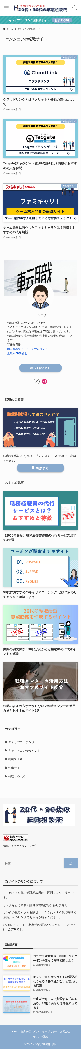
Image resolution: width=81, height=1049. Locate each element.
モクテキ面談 (40, 1036)
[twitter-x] (37, 381)
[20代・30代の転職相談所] (40, 8)
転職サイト (15, 768)
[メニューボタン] (6, 8)
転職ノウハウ (17, 776)
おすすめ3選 (62, 20)
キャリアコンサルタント (24, 750)
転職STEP (15, 759)
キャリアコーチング (21, 742)
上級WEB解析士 (17, 353)
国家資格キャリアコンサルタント (27, 348)
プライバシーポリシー (45, 1031)
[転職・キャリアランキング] (15, 840)
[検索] (71, 863)
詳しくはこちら (40, 368)
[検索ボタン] (75, 8)
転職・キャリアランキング (19, 845)
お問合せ (65, 1031)
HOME (14, 1031)
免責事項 (26, 1031)
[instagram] (44, 381)
